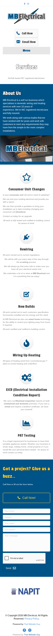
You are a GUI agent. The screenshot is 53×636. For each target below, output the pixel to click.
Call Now (27, 33)
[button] (26, 498)
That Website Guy (32, 624)
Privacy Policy (32, 618)
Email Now (29, 42)
